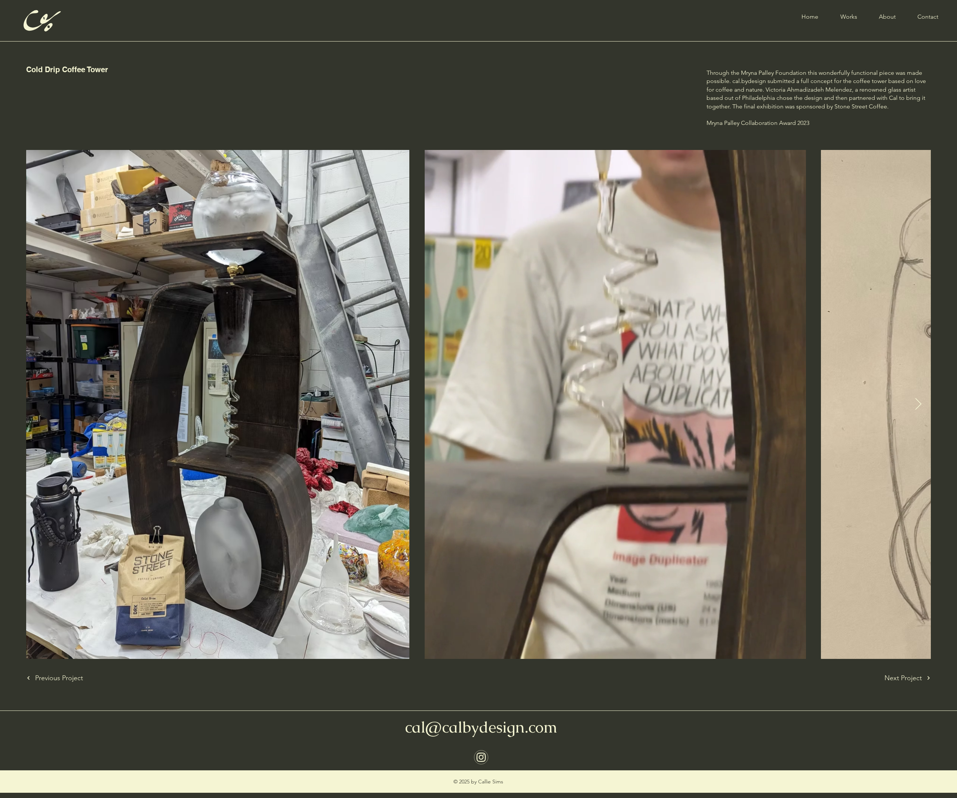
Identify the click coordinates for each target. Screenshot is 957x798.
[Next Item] (918, 404)
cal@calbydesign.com (481, 727)
